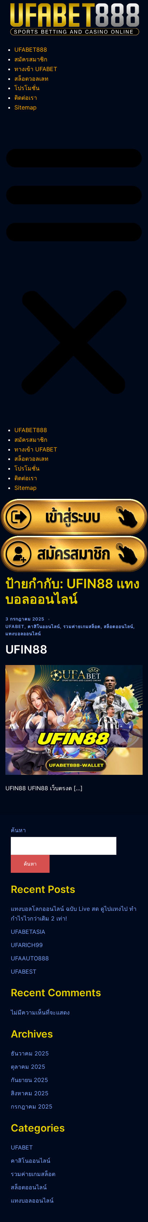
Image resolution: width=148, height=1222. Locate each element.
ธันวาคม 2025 (30, 1053)
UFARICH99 (27, 945)
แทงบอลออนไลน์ (23, 633)
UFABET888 (30, 49)
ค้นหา (18, 830)
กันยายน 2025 (29, 1079)
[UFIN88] (74, 719)
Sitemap (25, 107)
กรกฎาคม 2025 (31, 1106)
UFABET (14, 626)
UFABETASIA (28, 931)
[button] (74, 269)
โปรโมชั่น (27, 88)
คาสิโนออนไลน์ (44, 626)
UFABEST (23, 971)
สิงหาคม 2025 (29, 1093)
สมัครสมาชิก (30, 59)
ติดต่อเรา (25, 97)
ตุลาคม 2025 (28, 1066)
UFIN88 (26, 649)
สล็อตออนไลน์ (118, 626)
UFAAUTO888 (30, 958)
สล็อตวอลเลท (31, 78)
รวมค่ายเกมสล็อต (82, 626)
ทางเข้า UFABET (35, 68)
